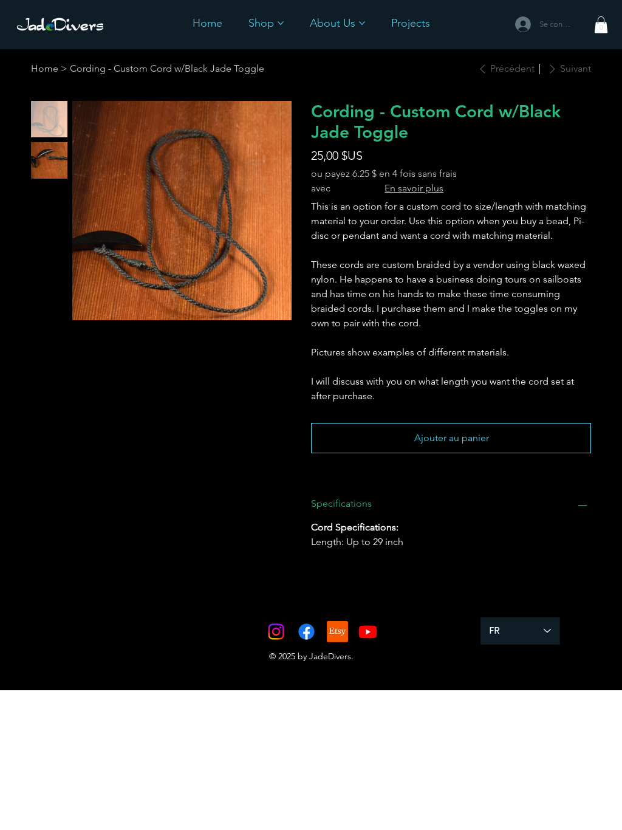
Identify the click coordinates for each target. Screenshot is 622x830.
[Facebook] (306, 631)
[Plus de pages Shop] (281, 23)
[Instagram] (276, 631)
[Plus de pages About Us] (362, 23)
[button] (601, 24)
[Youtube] (367, 631)
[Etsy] (337, 631)
